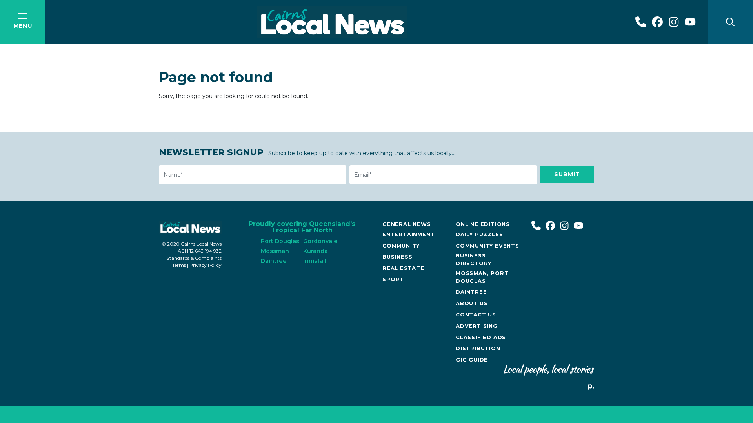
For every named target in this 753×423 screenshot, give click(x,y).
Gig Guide (472, 360)
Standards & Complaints (194, 258)
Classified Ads (481, 337)
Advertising (477, 326)
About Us (471, 303)
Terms (179, 265)
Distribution (478, 348)
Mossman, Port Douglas (482, 277)
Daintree (471, 292)
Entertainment (408, 234)
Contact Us (476, 315)
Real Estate (403, 268)
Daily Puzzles (479, 234)
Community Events (487, 246)
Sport (393, 279)
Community (401, 246)
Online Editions (483, 224)
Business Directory (473, 259)
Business (397, 257)
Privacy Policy (205, 265)
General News (406, 224)
